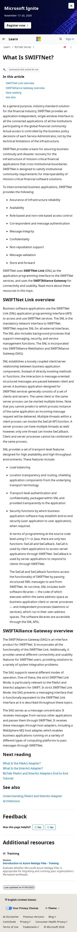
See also (11, 97)
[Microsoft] (38, 39)
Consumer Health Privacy (50, 921)
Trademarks (30, 927)
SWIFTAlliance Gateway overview (25, 88)
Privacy (24, 921)
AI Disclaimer (11, 916)
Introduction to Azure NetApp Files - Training (31, 863)
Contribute (9, 921)
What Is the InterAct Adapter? (23, 768)
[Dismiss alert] (71, 6)
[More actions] (71, 47)
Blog (51, 916)
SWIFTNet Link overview (20, 83)
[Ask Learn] (65, 47)
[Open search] (60, 39)
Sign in (70, 39)
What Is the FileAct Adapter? (22, 763)
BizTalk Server (23, 47)
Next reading (13, 92)
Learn (7, 47)
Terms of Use (10, 927)
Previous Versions (33, 916)
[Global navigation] (3, 39)
